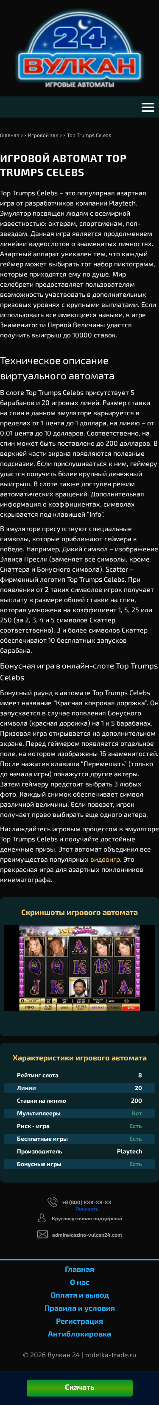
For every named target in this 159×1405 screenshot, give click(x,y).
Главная (79, 1269)
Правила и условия (80, 1307)
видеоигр (105, 859)
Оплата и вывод (79, 1294)
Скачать (80, 1386)
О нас (79, 1282)
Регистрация (79, 1321)
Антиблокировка (79, 1333)
